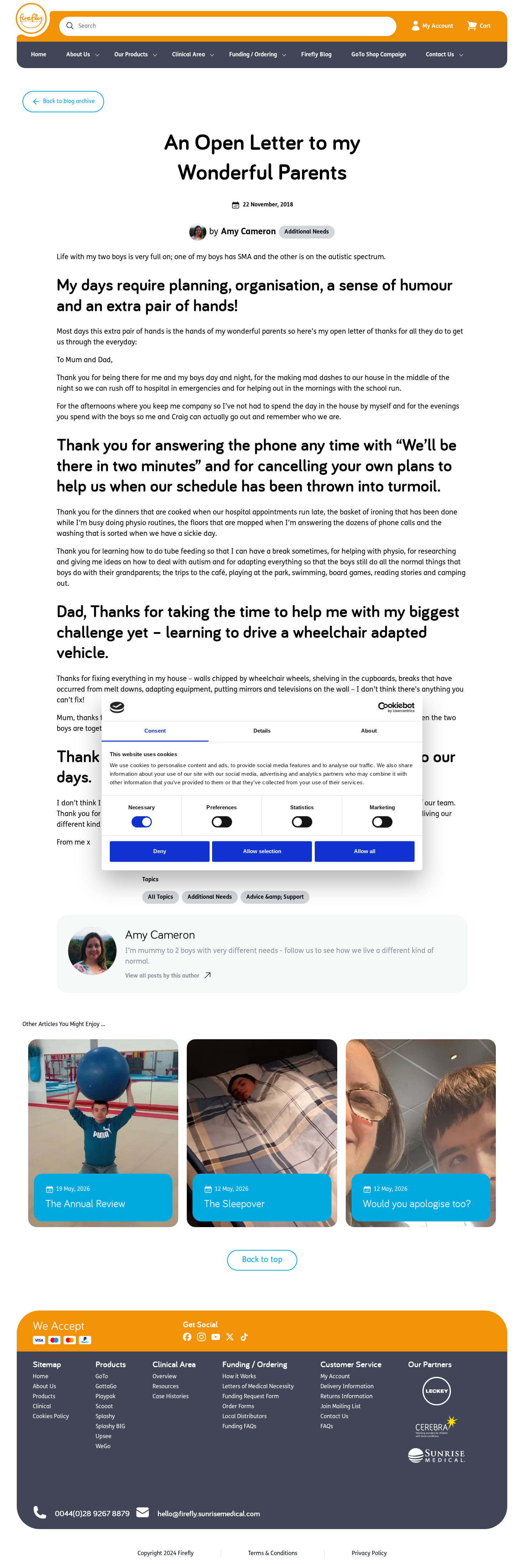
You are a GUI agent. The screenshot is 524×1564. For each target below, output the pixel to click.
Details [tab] (262, 731)
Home (38, 55)
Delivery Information (347, 1387)
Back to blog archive (69, 101)
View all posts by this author (162, 976)
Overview (164, 1377)
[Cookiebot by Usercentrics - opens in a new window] (383, 707)
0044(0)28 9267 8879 (92, 1513)
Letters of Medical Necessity (258, 1387)
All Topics (160, 897)
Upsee (104, 1437)
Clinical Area (188, 55)
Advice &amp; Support (275, 897)
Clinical (42, 1407)
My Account (437, 26)
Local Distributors (244, 1417)
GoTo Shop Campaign (378, 55)
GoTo (102, 1377)
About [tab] (369, 731)
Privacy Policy (369, 1554)
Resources (166, 1387)
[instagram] (201, 1340)
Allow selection (262, 851)
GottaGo (106, 1387)
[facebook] (187, 1340)
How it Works (239, 1377)
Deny (159, 851)
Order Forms (238, 1407)
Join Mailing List (340, 1407)
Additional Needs (306, 232)
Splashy (105, 1417)
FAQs (326, 1427)
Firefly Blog (316, 55)
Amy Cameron (248, 232)
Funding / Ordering (253, 55)
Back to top (262, 1260)
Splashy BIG (110, 1427)
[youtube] (215, 1340)
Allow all (364, 851)
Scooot (104, 1407)
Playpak (105, 1397)
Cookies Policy (51, 1417)
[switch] (222, 821)
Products (44, 1397)
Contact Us (440, 55)
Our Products (131, 55)
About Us (78, 55)
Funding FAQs (239, 1427)
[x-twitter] (230, 1340)
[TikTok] (244, 1340)
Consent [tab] (155, 731)
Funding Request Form (250, 1397)
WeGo (103, 1447)
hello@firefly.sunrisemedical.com (209, 1513)
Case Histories (171, 1397)
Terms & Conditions (272, 1554)
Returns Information (346, 1397)
